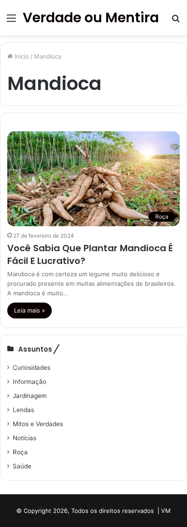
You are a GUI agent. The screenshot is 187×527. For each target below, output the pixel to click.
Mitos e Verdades (38, 424)
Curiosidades (31, 367)
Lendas (23, 409)
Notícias (24, 438)
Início (21, 56)
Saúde (22, 466)
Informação (29, 381)
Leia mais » (29, 310)
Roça (20, 452)
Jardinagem (30, 395)
